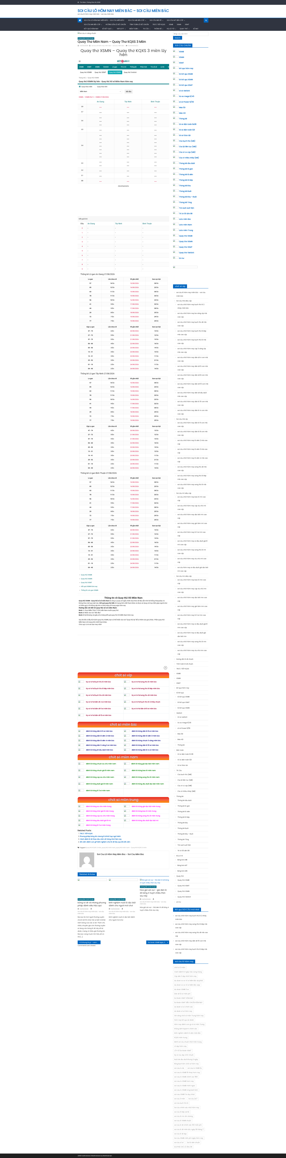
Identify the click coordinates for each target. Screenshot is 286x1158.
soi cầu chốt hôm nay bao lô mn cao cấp (192, 582)
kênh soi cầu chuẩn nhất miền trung (188, 1042)
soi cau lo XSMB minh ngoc (184, 1086)
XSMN (179, 24)
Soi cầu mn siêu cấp (92, 24)
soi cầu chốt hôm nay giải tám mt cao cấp (192, 525)
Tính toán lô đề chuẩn (139, 24)
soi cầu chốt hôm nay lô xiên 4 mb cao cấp (193, 460)
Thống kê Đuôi (185, 191)
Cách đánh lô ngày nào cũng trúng (188, 972)
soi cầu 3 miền (179, 1099)
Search (177, 38)
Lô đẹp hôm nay (180, 1046)
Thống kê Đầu (185, 185)
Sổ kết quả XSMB (186, 74)
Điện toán (133, 29)
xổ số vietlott (184, 90)
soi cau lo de (179, 1068)
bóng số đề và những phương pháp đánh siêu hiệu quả (92, 904)
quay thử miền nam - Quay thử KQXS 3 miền (131, 847)
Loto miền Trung (186, 230)
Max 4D (182, 113)
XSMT (187, 24)
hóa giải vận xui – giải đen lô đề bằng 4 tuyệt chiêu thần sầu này (153, 893)
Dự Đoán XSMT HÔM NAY (183, 998)
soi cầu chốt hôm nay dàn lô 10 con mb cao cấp (193, 403)
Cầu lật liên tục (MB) (188, 146)
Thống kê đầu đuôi (187, 163)
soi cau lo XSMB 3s (195, 1068)
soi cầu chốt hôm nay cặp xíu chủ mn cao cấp (192, 590)
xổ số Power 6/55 (186, 102)
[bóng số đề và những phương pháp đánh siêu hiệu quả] (92, 888)
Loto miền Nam (185, 224)
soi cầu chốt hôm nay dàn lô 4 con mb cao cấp (193, 412)
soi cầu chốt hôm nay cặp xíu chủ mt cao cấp (192, 507)
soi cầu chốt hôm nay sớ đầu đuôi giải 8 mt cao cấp (192, 543)
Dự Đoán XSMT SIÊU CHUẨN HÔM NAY (188, 1002)
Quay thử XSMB (185, 236)
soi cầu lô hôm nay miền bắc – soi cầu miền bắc (123, 10)
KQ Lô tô (170, 29)
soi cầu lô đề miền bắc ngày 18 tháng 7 (189, 1129)
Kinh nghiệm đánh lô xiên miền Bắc (187, 1033)
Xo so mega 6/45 (186, 96)
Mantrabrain (107, 1156)
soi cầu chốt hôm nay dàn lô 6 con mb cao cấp (192, 424)
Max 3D (182, 107)
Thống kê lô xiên (186, 174)
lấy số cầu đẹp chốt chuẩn (183, 1055)
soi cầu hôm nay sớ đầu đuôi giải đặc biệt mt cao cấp (193, 569)
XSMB (171, 24)
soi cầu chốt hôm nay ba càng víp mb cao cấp (192, 315)
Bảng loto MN (182, 871)
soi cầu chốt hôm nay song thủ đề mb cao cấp (192, 469)
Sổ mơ (181, 258)
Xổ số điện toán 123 (187, 130)
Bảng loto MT (182, 865)
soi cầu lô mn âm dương (183, 1116)
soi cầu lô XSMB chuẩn (182, 1120)
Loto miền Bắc (185, 219)
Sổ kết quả (106, 29)
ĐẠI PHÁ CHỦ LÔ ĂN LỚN (183, 1147)
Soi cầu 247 (192, 1099)
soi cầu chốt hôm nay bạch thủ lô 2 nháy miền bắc (191, 306)
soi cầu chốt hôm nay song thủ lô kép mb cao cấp (192, 477)
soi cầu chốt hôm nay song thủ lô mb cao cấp (192, 486)
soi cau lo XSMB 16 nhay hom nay (187, 1072)
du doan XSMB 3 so (181, 989)
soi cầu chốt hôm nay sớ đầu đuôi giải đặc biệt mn (192, 634)
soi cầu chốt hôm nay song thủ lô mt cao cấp (192, 551)
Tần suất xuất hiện (186, 208)
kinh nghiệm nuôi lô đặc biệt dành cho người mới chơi (122, 904)
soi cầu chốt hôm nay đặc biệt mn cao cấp (192, 599)
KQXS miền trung (180, 1037)
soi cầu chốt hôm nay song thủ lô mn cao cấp (192, 643)
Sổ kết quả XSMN (186, 79)
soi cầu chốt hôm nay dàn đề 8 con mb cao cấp (193, 377)
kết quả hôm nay (91, 29)
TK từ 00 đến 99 (185, 213)
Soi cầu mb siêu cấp (136, 20)
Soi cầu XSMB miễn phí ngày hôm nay (188, 1138)
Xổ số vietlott (182, 717)
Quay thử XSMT (185, 247)
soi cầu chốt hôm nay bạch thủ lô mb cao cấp (192, 341)
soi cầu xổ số (179, 1142)
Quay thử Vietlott (186, 252)
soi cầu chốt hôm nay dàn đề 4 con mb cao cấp (193, 359)
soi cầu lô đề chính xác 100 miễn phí (188, 1125)
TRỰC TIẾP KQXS (158, 24)
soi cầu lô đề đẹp (180, 1134)
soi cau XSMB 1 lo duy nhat (184, 1094)
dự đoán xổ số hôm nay (183, 1011)
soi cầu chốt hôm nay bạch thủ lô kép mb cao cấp (192, 333)
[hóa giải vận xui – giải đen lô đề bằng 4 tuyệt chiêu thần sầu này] (154, 881)
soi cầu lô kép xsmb (181, 1112)
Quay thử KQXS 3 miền (93, 847)
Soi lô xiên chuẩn (193, 1142)
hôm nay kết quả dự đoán (184, 1020)
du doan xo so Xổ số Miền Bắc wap (187, 985)
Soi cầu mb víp (156, 20)
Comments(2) (133, 46)
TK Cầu (146, 29)
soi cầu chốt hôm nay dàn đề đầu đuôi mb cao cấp (192, 394)
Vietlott (120, 29)
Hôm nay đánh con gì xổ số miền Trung (189, 1024)
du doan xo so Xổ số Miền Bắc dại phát (188, 980)
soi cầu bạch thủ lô (181, 1103)
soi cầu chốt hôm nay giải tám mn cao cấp (192, 608)
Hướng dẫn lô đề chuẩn (116, 24)
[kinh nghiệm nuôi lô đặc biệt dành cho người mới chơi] (123, 888)
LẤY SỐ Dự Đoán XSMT (182, 1050)
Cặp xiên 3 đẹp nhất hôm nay (185, 976)
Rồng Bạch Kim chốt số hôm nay (186, 1064)
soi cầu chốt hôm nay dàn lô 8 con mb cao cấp (192, 433)
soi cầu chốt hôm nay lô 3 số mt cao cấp (192, 534)
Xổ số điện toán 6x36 (187, 124)
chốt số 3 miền (179, 967)
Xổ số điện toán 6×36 (185, 754)
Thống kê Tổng (185, 202)
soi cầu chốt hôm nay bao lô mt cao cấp (192, 499)
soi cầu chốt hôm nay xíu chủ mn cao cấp (192, 652)
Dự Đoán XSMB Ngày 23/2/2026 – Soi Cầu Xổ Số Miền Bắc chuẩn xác (158, 942)
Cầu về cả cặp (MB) (187, 152)
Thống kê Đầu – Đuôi (188, 197)
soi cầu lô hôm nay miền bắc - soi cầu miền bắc (107, 46)
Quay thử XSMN (185, 241)
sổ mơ (195, 29)
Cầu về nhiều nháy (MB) (189, 157)
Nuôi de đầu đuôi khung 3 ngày (186, 1059)
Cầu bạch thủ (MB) (187, 141)
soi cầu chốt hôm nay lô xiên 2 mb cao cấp (192, 442)
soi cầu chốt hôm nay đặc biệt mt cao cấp (192, 516)
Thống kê (158, 29)
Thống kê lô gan (186, 169)
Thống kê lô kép (186, 180)
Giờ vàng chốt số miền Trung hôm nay (189, 1016)
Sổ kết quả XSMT (186, 85)
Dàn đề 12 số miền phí (182, 994)
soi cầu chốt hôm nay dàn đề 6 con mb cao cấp (193, 368)
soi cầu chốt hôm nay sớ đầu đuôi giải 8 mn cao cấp (192, 626)
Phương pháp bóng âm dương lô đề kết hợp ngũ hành (100, 836)
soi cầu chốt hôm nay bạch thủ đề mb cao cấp (192, 324)
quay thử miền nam (108, 847)
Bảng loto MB (182, 860)
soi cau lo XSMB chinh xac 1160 (186, 1077)
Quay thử (184, 29)
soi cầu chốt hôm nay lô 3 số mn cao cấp (192, 617)
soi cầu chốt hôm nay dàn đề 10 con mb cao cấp (193, 386)
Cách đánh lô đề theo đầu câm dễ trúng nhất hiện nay (101, 839)
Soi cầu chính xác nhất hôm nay (186, 1107)
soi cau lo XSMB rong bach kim (186, 1090)
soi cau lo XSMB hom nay (184, 1081)
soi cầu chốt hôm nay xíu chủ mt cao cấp (192, 560)
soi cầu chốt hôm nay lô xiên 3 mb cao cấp (192, 451)
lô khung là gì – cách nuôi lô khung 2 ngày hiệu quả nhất (91, 942)
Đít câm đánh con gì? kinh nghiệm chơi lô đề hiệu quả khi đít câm (105, 842)
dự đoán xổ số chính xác (183, 1007)
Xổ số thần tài (184, 135)
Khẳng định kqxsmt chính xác (185, 1029)
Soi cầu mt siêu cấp (175, 20)
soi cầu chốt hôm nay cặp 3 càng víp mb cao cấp (192, 350)
